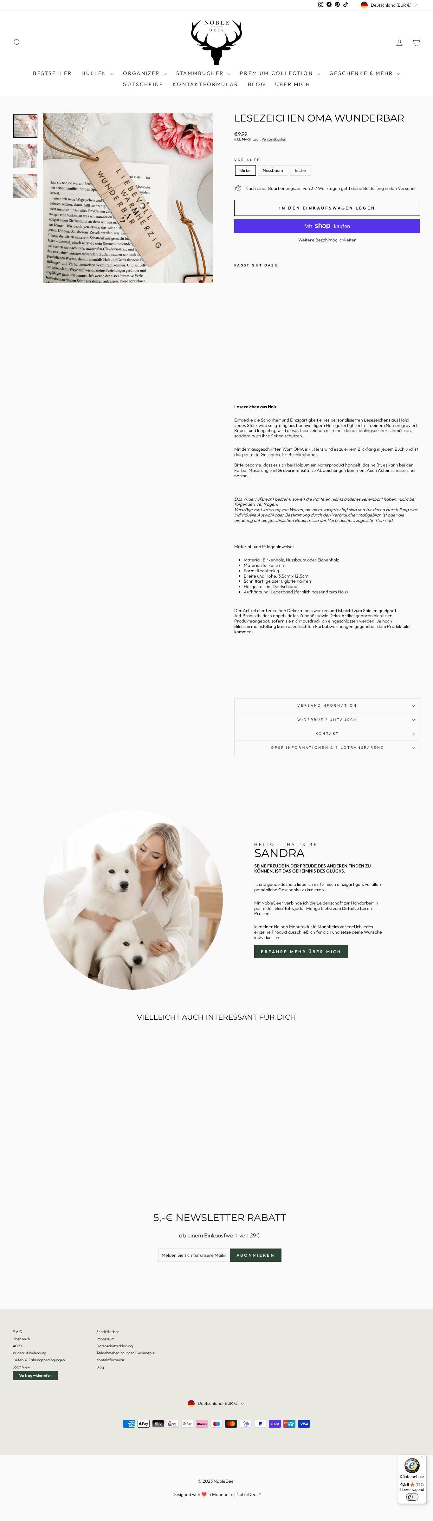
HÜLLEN (94, 73)
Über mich (292, 84)
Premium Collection (277, 73)
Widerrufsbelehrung (29, 1352)
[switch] (412, 1497)
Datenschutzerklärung (114, 1345)
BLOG (257, 84)
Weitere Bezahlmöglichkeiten (327, 240)
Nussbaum (273, 170)
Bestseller (52, 73)
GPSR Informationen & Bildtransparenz (327, 747)
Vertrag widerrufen (35, 1375)
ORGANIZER (142, 73)
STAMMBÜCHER (201, 73)
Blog (100, 1367)
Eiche (300, 170)
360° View (21, 1367)
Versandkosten (274, 139)
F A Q (18, 1331)
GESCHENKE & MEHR (362, 73)
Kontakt (327, 733)
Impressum (105, 1338)
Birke (245, 170)
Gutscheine (143, 84)
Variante (247, 160)
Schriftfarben (107, 1331)
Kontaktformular (205, 84)
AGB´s (18, 1345)
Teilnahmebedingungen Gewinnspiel (125, 1352)
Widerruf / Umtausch (327, 719)
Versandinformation (327, 705)
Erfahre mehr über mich (301, 951)
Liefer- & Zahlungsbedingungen (39, 1359)
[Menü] (423, 1458)
